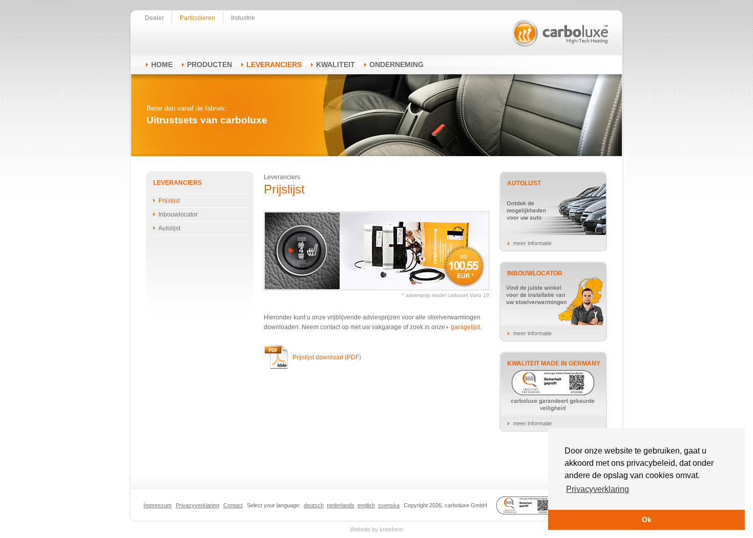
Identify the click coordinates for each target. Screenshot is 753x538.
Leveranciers (274, 64)
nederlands (340, 505)
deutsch (314, 505)
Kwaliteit (335, 64)
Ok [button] (647, 519)
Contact (233, 505)
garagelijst (465, 327)
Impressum (157, 505)
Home (162, 64)
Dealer (154, 17)
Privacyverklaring (197, 505)
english (366, 505)
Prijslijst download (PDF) (326, 357)
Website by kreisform (376, 529)
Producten (209, 64)
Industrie (243, 17)
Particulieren (197, 17)
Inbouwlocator (178, 214)
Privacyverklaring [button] (597, 489)
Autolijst (169, 228)
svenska (389, 505)
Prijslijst (169, 200)
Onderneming (396, 64)
